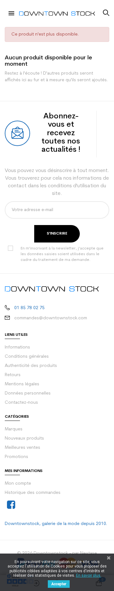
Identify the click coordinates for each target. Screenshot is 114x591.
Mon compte (18, 483)
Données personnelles (28, 393)
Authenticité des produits (31, 365)
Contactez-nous (21, 402)
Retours (13, 375)
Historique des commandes (32, 492)
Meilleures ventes (22, 447)
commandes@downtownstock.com (50, 318)
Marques (13, 429)
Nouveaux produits (24, 438)
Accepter (58, 584)
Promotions (16, 457)
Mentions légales (22, 384)
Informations (17, 347)
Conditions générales (27, 356)
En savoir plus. (88, 575)
